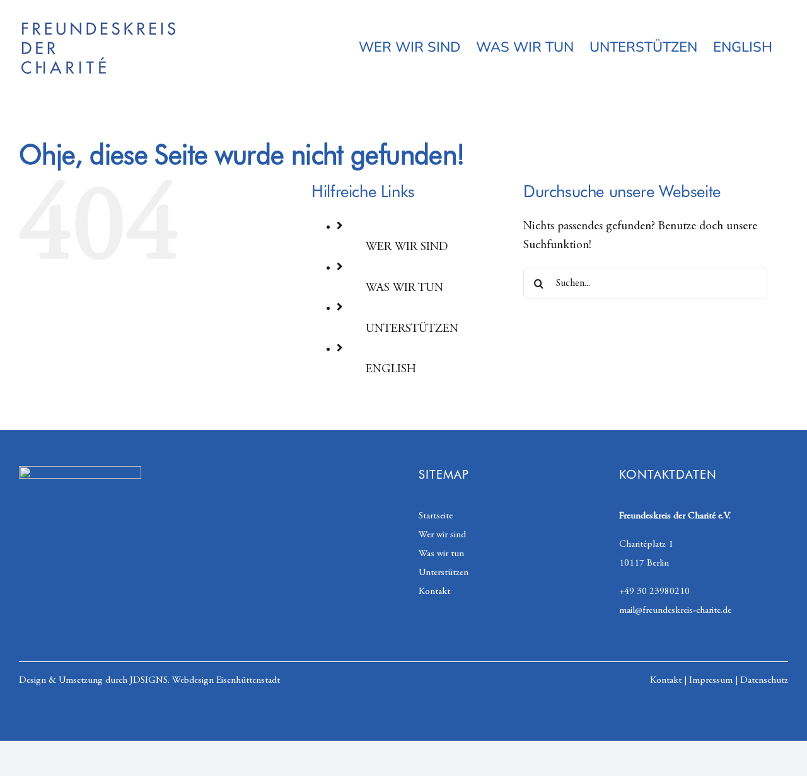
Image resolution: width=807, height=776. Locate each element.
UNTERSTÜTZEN (412, 329)
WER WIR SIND (407, 247)
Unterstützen (443, 573)
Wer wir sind (442, 535)
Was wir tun (441, 554)
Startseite (436, 516)
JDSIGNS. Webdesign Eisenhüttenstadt (205, 680)
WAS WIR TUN (404, 288)
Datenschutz (764, 680)
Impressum (711, 680)
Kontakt (434, 591)
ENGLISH (391, 369)
